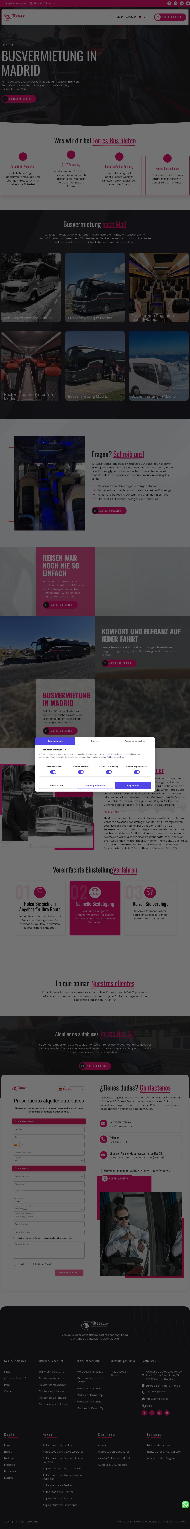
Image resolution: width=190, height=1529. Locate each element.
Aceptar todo (133, 785)
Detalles (95, 741)
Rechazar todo (57, 785)
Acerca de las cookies (135, 741)
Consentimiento (55, 741)
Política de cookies (115, 757)
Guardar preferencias (95, 785)
